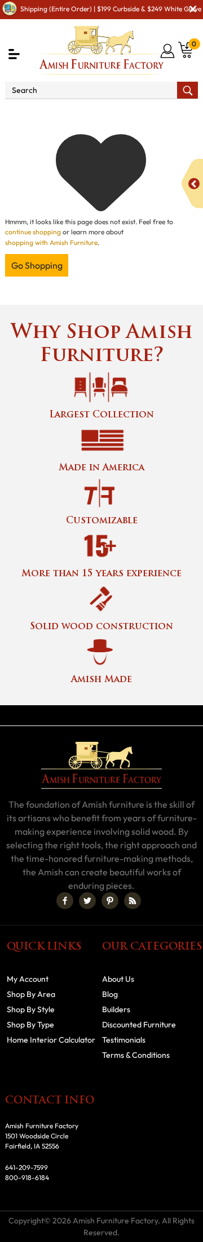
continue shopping (33, 232)
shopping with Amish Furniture (51, 242)
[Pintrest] (110, 900)
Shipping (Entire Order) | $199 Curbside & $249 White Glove (110, 9)
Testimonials (123, 1040)
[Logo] (101, 50)
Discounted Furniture (139, 1025)
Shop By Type (30, 1025)
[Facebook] (64, 900)
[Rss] (132, 900)
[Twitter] (87, 900)
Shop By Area (31, 994)
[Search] (187, 90)
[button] (14, 54)
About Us (118, 979)
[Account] (168, 50)
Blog (110, 994)
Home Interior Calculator (51, 1040)
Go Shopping (37, 265)
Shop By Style (31, 1009)
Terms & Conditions (136, 1055)
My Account (27, 979)
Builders (116, 1009)
